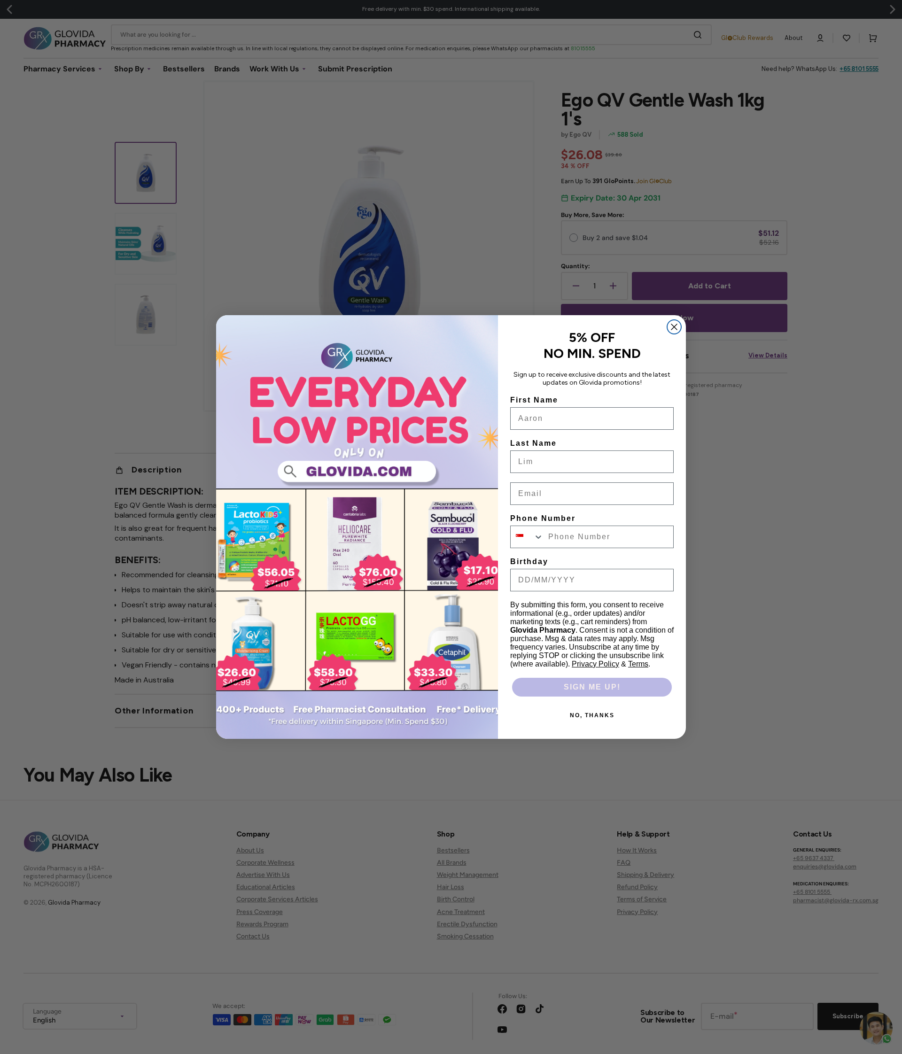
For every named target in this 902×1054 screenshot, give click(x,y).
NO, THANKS (592, 715)
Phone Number (542, 518)
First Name (534, 400)
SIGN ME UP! (592, 687)
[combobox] (527, 537)
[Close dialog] (674, 327)
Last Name (533, 443)
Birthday (529, 562)
